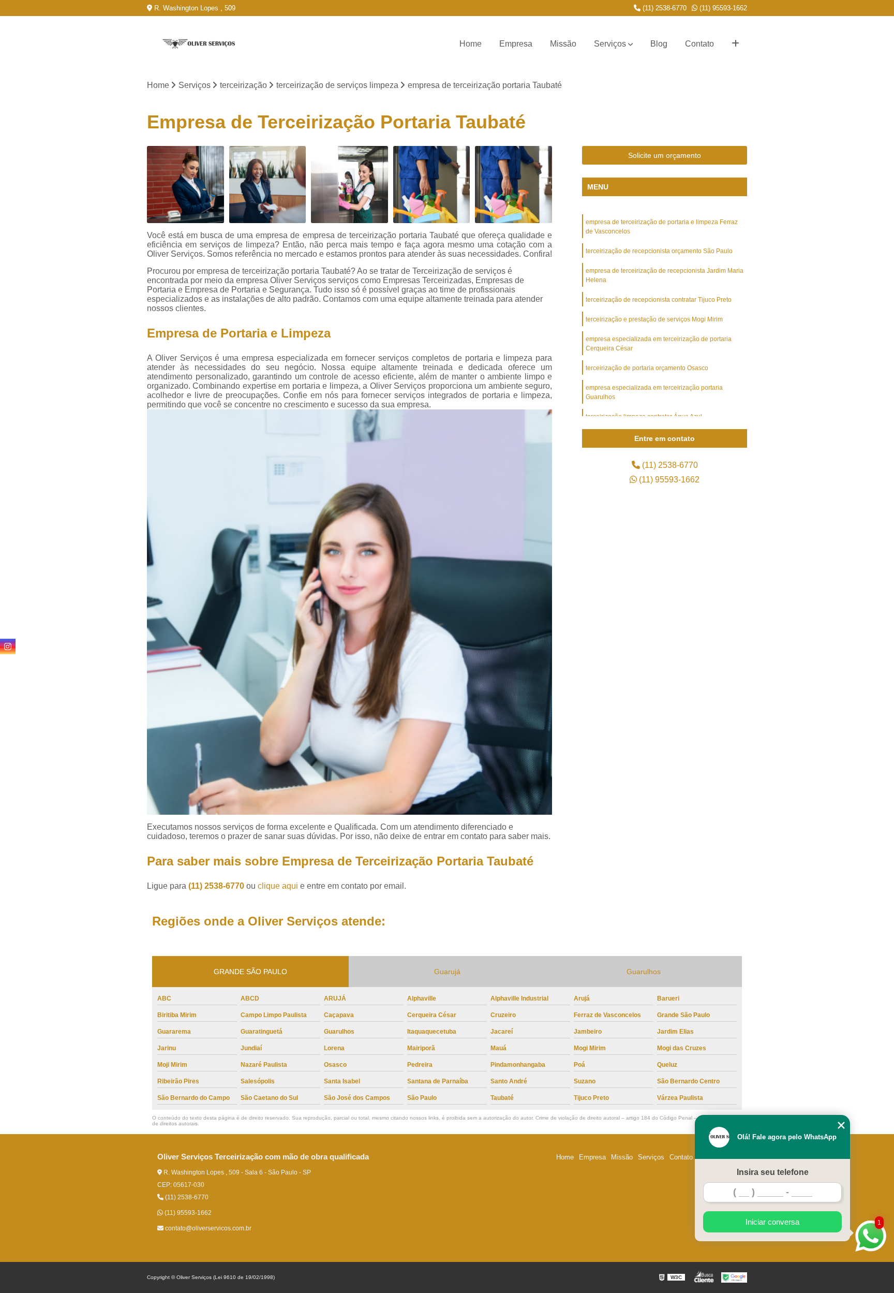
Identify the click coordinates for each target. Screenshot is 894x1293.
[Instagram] (8, 646)
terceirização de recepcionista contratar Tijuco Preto (659, 299)
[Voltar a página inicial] (198, 44)
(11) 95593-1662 (722, 8)
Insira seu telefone (773, 1172)
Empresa (515, 43)
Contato (699, 43)
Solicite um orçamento (664, 155)
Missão (563, 43)
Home (470, 43)
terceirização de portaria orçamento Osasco (647, 368)
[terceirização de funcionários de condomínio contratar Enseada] (431, 184)
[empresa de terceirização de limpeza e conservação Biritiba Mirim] (349, 184)
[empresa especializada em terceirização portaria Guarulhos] (185, 184)
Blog (658, 43)
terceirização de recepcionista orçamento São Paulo (659, 251)
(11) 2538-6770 (663, 8)
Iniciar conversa (772, 1221)
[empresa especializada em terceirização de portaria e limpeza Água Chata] (513, 184)
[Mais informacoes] (735, 44)
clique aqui (278, 885)
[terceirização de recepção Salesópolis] (267, 184)
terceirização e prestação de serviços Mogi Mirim (654, 319)
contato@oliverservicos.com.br (207, 1228)
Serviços (610, 43)
